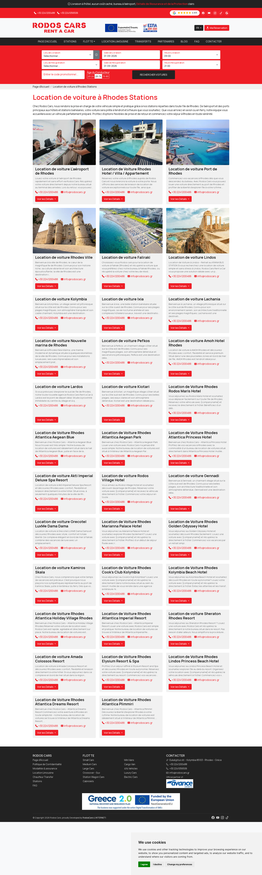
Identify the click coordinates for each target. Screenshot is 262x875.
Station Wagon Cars (93, 777)
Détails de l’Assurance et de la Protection (162, 4)
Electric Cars (131, 777)
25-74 (98, 76)
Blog (184, 41)
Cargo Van (129, 764)
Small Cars (88, 760)
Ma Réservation (218, 28)
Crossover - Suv (91, 772)
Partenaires (166, 41)
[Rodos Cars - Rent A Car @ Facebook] (203, 13)
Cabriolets (88, 781)
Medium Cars (90, 764)
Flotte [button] (88, 41)
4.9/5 (194, 12)
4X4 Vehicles (131, 768)
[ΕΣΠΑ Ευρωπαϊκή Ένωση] (131, 27)
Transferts (143, 41)
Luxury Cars (130, 772)
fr (198, 28)
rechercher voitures (153, 74)
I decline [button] (157, 864)
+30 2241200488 (46, 13)
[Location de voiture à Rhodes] (59, 27)
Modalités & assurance (45, 768)
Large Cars (88, 768)
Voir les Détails (45, 199)
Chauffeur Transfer (43, 777)
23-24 (91, 76)
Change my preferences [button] (179, 864)
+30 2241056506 (69, 13)
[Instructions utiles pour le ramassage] (96, 54)
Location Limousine (115, 41)
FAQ (196, 41)
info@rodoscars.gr (75, 192)
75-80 (106, 76)
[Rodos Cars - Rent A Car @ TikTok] (220, 13)
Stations (70, 41)
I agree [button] (144, 864)
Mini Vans (129, 760)
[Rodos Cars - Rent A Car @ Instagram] (215, 13)
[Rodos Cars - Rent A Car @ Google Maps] (226, 13)
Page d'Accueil (47, 41)
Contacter (214, 41)
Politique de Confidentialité (47, 764)
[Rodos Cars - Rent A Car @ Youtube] (209, 13)
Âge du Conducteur (98, 72)
